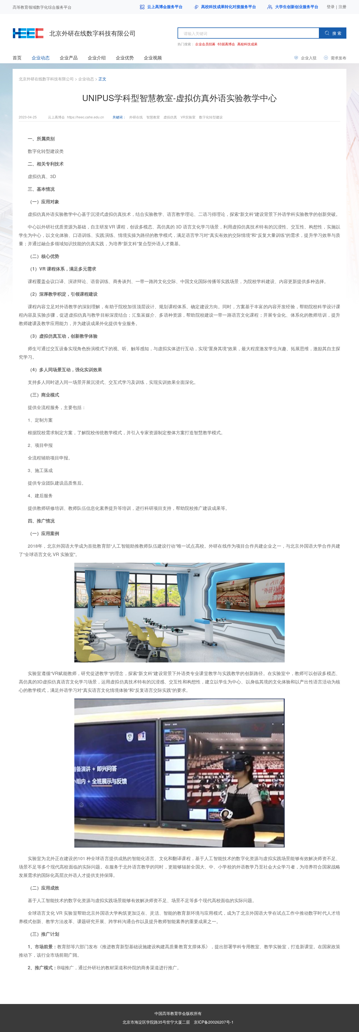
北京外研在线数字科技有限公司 (46, 78)
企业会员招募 (205, 43)
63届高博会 (226, 43)
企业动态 (86, 78)
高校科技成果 (247, 43)
